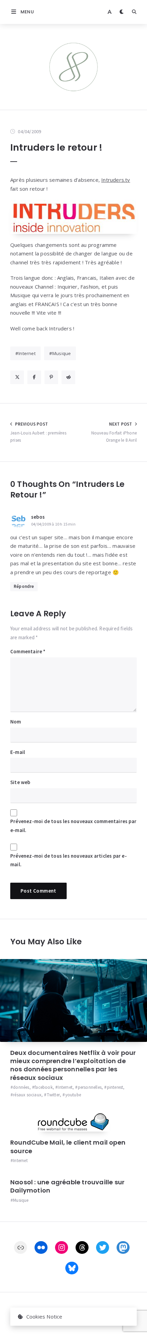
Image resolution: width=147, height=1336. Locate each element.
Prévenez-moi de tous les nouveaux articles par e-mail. (68, 860)
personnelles (90, 1087)
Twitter (53, 1095)
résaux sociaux (27, 1095)
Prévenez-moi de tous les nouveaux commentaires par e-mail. (73, 825)
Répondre (24, 586)
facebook (44, 1087)
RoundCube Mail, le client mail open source (67, 1146)
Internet (27, 353)
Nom (15, 721)
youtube (73, 1095)
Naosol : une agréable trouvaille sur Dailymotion (67, 1186)
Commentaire (28, 651)
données (21, 1087)
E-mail (17, 752)
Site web (20, 782)
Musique (61, 353)
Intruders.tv (115, 179)
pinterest (115, 1087)
